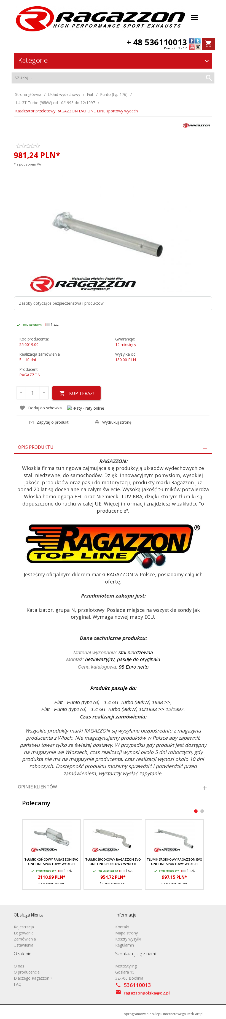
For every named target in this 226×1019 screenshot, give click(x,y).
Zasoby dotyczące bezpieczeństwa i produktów (61, 303)
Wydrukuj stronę (116, 422)
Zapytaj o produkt (53, 422)
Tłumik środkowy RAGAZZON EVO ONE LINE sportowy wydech (113, 861)
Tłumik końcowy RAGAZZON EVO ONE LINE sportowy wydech (51, 861)
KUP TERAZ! (81, 393)
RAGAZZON (30, 374)
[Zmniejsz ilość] (21, 392)
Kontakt (122, 926)
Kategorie (33, 60)
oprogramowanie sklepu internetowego (155, 1014)
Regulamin (124, 945)
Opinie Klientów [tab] (37, 787)
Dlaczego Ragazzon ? (33, 978)
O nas (19, 966)
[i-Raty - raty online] (85, 408)
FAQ (17, 984)
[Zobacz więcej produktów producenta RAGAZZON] (196, 125)
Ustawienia (23, 945)
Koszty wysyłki (128, 939)
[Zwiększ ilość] (44, 392)
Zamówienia (25, 939)
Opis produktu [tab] (35, 447)
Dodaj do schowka (45, 407)
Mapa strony (126, 933)
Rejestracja (24, 926)
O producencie (27, 972)
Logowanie (24, 933)
